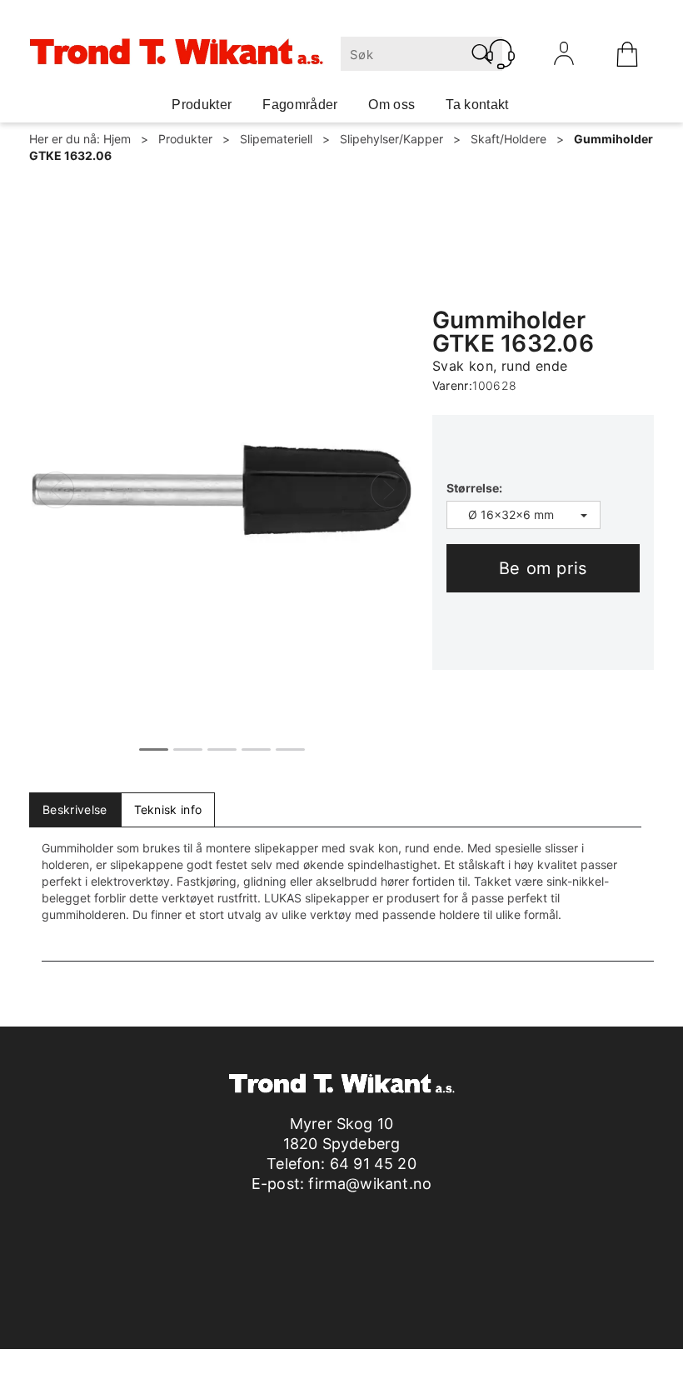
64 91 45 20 (373, 1163)
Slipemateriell (276, 139)
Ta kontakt (477, 104)
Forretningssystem (200, 1382)
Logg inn (563, 57)
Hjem (117, 139)
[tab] (75, 809)
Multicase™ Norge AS (476, 1382)
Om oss (391, 104)
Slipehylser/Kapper (391, 139)
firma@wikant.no (369, 1183)
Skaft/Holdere (508, 139)
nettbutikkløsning (318, 1382)
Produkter (202, 104)
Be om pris (543, 568)
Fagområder (299, 104)
